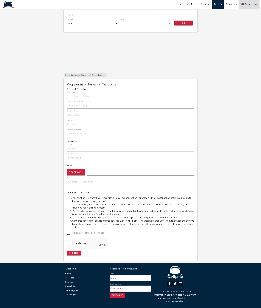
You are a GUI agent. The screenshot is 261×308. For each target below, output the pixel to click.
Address (70, 144)
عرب (255, 4)
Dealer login (70, 294)
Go (183, 23)
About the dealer (73, 178)
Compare (205, 4)
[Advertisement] (130, 53)
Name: (112, 273)
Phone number (72, 154)
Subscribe (117, 295)
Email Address (72, 111)
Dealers (218, 4)
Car (122, 20)
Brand (70, 20)
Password (70, 120)
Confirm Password (74, 130)
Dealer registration (73, 290)
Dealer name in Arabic (75, 92)
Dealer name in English (76, 101)
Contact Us (231, 4)
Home (180, 4)
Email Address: (115, 284)
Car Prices (192, 4)
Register (74, 253)
